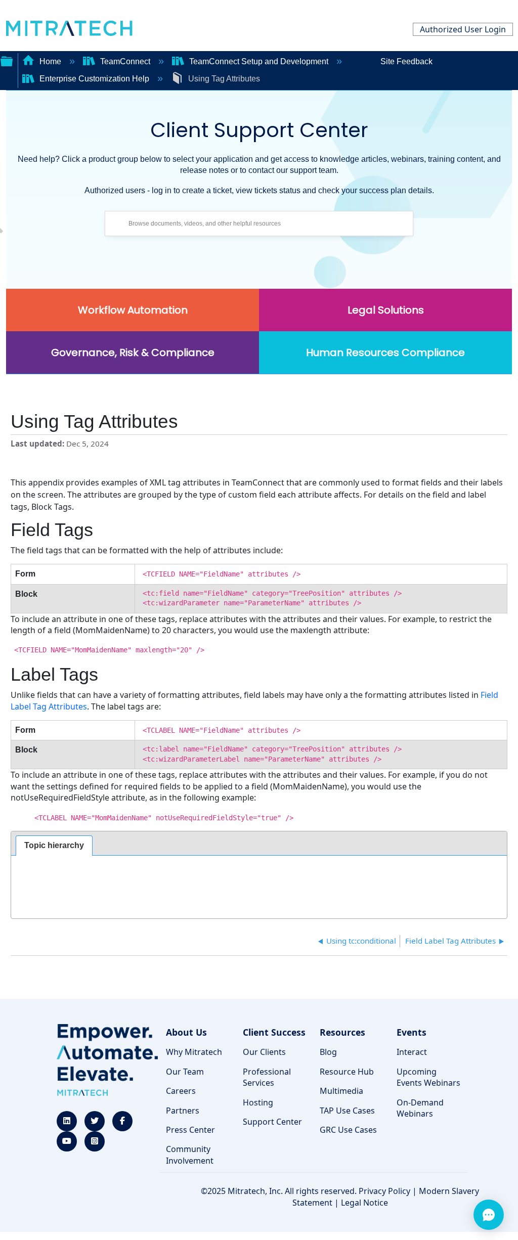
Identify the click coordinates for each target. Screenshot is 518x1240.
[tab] (54, 845)
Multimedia (341, 1090)
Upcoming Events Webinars (428, 1077)
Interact (412, 1051)
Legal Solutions (386, 310)
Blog (328, 1051)
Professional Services (267, 1077)
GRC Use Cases (348, 1129)
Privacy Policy (384, 1191)
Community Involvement (189, 1154)
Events (411, 1032)
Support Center (272, 1121)
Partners (182, 1110)
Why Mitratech (194, 1051)
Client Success (274, 1032)
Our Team (185, 1071)
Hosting (258, 1102)
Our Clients (264, 1051)
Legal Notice (364, 1202)
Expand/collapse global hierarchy (6, 60)
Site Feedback (406, 61)
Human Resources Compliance (385, 352)
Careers (181, 1090)
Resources (342, 1032)
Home (50, 61)
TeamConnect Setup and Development (258, 61)
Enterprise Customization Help (94, 78)
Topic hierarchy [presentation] (54, 845)
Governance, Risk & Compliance (132, 352)
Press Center (190, 1129)
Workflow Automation (133, 310)
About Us (186, 1032)
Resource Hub (347, 1071)
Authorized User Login (463, 29)
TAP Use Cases (347, 1110)
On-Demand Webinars (420, 1108)
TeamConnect (125, 61)
